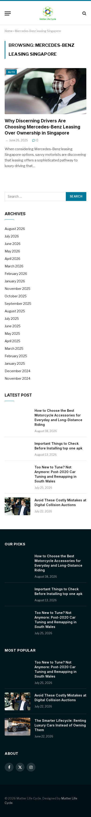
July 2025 (12, 319)
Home (8, 31)
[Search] (83, 13)
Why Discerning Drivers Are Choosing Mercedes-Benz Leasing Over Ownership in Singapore (42, 127)
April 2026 (12, 259)
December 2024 (17, 371)
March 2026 (14, 266)
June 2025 (13, 326)
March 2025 (14, 348)
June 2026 (13, 244)
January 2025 (15, 363)
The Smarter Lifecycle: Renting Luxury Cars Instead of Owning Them (60, 725)
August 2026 (15, 229)
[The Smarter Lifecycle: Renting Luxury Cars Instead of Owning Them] (17, 727)
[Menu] (8, 13)
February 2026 (16, 274)
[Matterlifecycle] (48, 13)
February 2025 (16, 356)
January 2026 (15, 281)
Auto (11, 72)
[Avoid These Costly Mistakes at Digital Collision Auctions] (17, 506)
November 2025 (17, 289)
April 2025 (12, 341)
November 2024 (17, 378)
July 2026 (12, 236)
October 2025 (16, 296)
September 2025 (18, 304)
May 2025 (12, 334)
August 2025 (15, 311)
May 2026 (12, 251)
